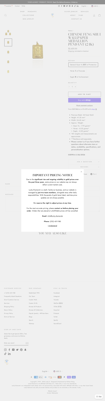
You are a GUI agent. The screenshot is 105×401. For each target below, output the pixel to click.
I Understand (52, 226)
